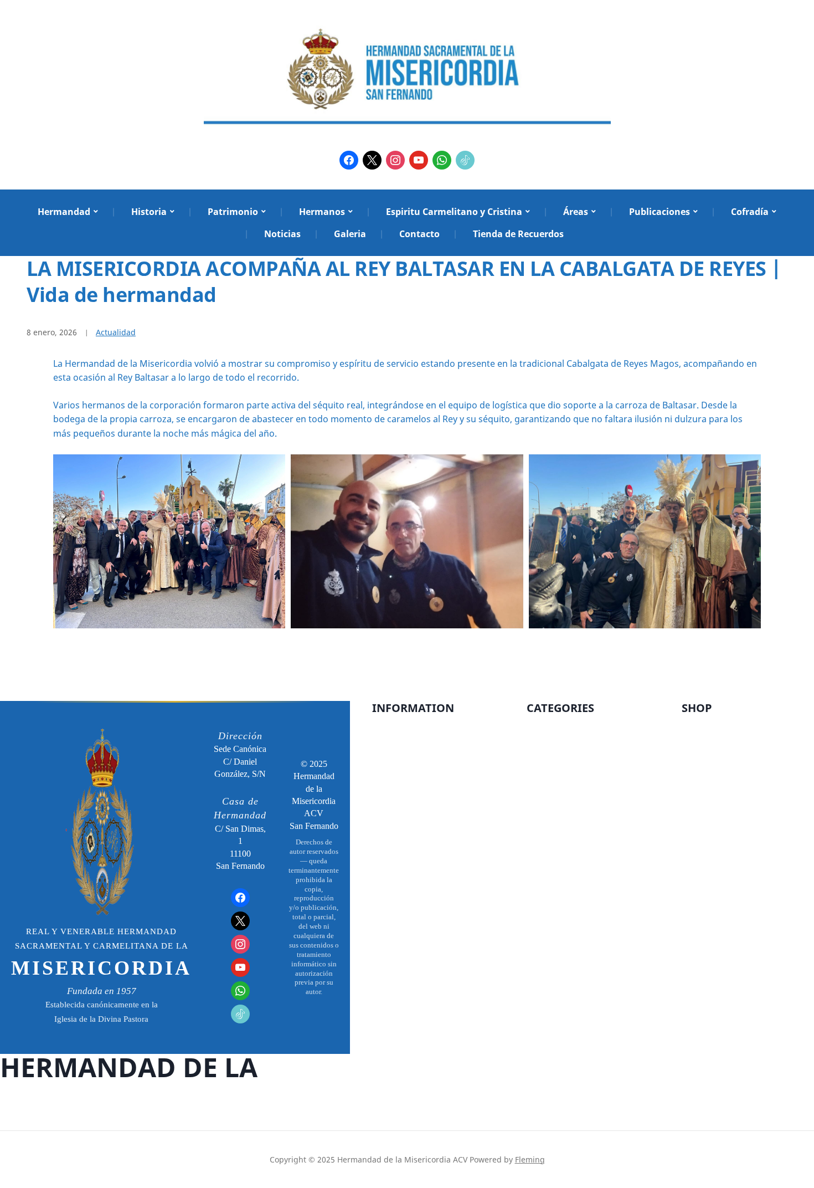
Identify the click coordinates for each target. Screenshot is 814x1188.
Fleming (530, 1159)
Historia (149, 212)
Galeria (350, 234)
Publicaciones (659, 212)
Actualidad (116, 332)
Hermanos (322, 212)
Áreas (575, 212)
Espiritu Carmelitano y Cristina (454, 212)
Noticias (282, 234)
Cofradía (750, 212)
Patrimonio (233, 212)
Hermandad (64, 212)
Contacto (419, 234)
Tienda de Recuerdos (518, 234)
